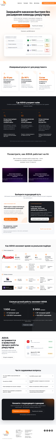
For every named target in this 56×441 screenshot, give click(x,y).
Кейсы (31, 3)
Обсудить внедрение (8, 357)
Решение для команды (37, 25)
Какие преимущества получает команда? (12, 386)
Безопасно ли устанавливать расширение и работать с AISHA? (12, 391)
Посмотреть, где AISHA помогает (28, 31)
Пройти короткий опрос (46, 229)
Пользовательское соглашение (28, 434)
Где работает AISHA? (7, 381)
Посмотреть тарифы (28, 324)
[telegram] (45, 431)
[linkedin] (47, 431)
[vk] (49, 431)
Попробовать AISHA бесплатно (20, 25)
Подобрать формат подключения (40, 219)
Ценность (20, 3)
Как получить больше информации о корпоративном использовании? (37, 391)
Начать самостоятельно (10, 219)
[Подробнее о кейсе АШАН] (8, 257)
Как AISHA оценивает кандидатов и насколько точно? (39, 381)
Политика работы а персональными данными (28, 431)
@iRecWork (19, 436)
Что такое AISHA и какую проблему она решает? (11, 376)
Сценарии (26, 3)
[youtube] (52, 431)
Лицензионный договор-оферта (28, 437)
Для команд (36, 3)
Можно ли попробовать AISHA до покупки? (38, 386)
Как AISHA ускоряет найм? (35, 376)
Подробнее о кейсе (49, 260)
